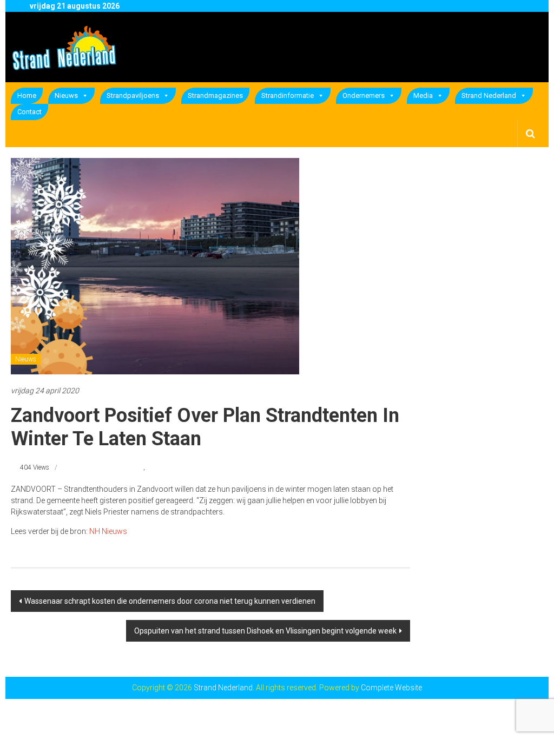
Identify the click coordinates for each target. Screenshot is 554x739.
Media (423, 95)
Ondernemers (363, 95)
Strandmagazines (215, 95)
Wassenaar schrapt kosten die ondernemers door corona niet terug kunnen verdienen (169, 601)
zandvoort (161, 467)
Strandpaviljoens (133, 95)
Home (26, 95)
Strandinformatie (287, 95)
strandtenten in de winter (108, 467)
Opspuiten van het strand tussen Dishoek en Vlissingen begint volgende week (265, 630)
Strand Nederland (488, 95)
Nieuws (66, 95)
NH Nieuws (108, 531)
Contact (29, 112)
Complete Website (391, 687)
